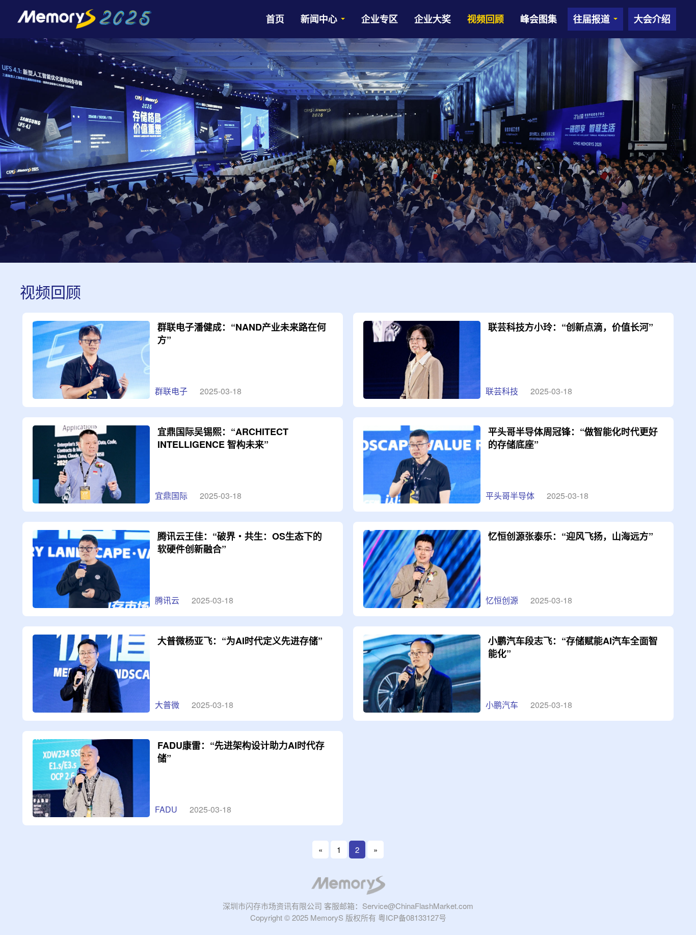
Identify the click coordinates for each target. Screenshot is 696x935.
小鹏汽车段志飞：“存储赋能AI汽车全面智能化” (573, 647)
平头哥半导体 (510, 495)
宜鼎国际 (171, 495)
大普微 (167, 705)
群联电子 (171, 391)
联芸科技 (502, 391)
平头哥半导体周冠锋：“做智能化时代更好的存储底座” (573, 438)
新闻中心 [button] (320, 19)
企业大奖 (432, 19)
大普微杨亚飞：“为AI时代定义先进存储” (240, 640)
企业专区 (379, 19)
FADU (166, 809)
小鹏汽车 (502, 705)
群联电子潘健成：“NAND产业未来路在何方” (241, 333)
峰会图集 (538, 19)
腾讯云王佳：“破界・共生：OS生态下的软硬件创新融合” (239, 542)
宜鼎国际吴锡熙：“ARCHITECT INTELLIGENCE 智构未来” (222, 438)
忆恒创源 (502, 600)
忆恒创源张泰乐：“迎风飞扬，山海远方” (570, 536)
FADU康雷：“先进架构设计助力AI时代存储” (241, 752)
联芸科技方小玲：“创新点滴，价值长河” (570, 327)
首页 (275, 19)
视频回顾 (485, 19)
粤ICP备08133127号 (412, 917)
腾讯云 (167, 600)
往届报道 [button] (592, 19)
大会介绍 (652, 19)
